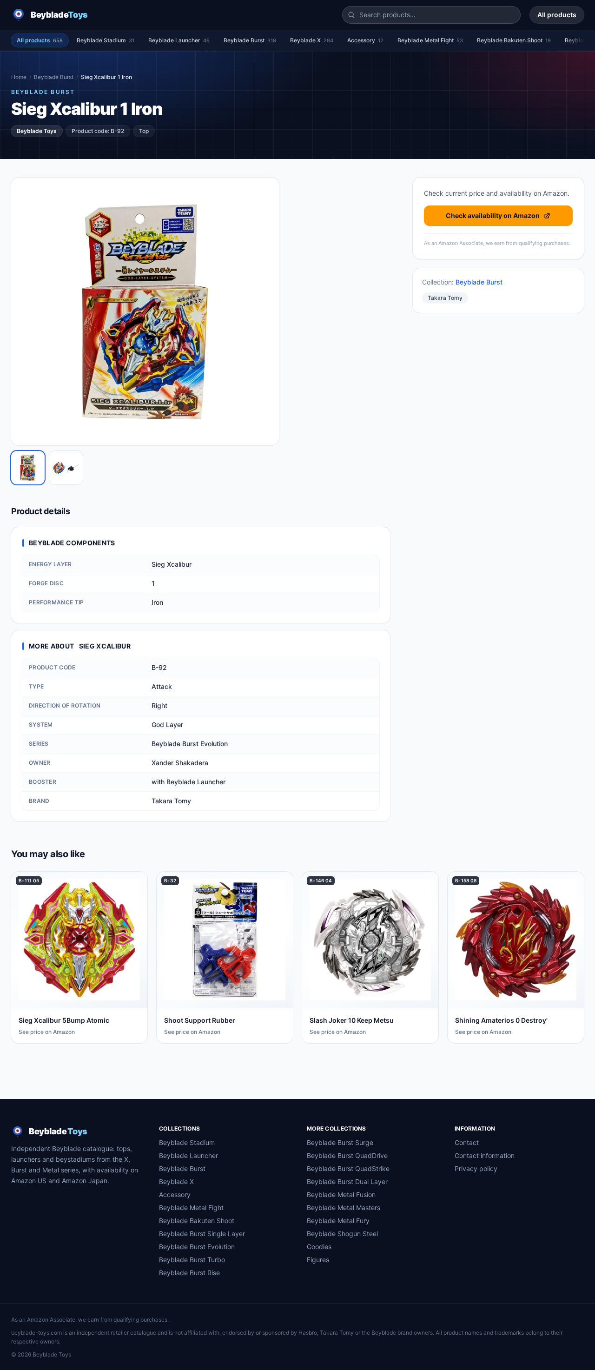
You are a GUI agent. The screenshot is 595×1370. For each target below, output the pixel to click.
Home (18, 76)
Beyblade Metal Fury (338, 1220)
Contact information (485, 1155)
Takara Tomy (445, 297)
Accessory (365, 40)
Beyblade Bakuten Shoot (514, 40)
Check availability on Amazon (493, 215)
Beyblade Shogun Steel (342, 1234)
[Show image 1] (28, 467)
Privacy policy (476, 1168)
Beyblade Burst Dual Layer (347, 1181)
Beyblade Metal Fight (430, 40)
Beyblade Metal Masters (343, 1207)
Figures (318, 1260)
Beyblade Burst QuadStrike (348, 1168)
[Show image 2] (66, 467)
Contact (467, 1142)
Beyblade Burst (250, 40)
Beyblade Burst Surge (340, 1142)
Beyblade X (311, 40)
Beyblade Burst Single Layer (202, 1234)
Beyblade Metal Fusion (341, 1194)
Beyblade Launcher (179, 40)
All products (556, 15)
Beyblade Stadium (105, 40)
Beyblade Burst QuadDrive (347, 1155)
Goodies (319, 1247)
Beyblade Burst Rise (189, 1273)
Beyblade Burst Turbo (192, 1260)
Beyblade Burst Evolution (197, 1247)
